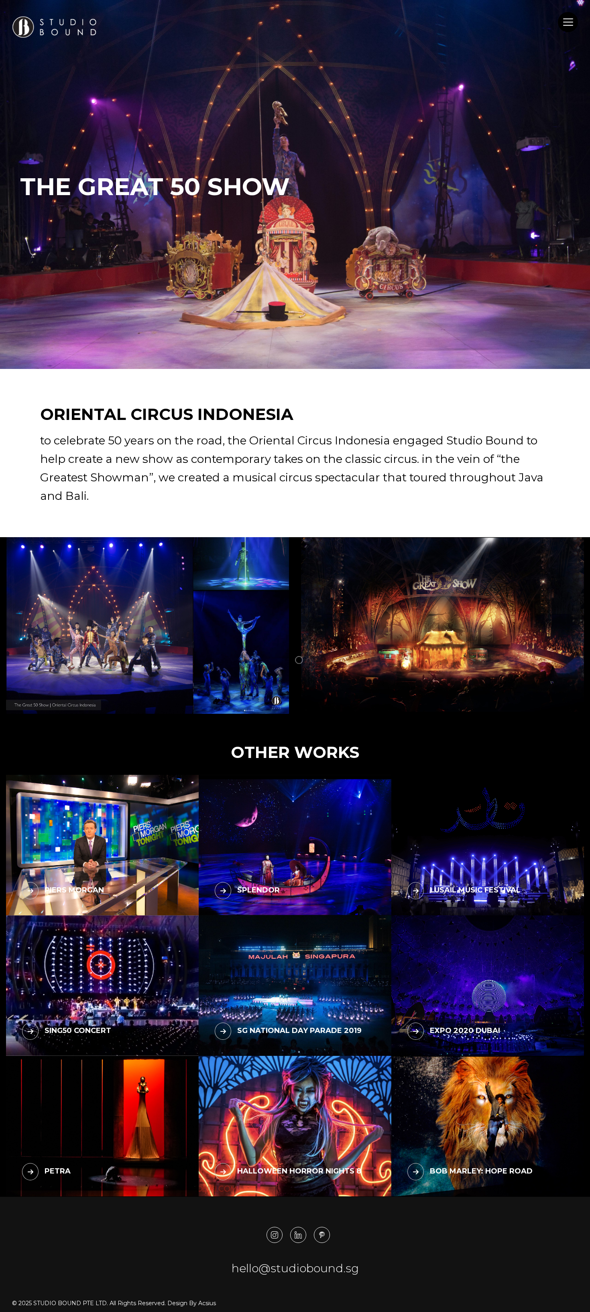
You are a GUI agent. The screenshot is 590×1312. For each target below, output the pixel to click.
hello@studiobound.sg (295, 1268)
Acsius (207, 1303)
